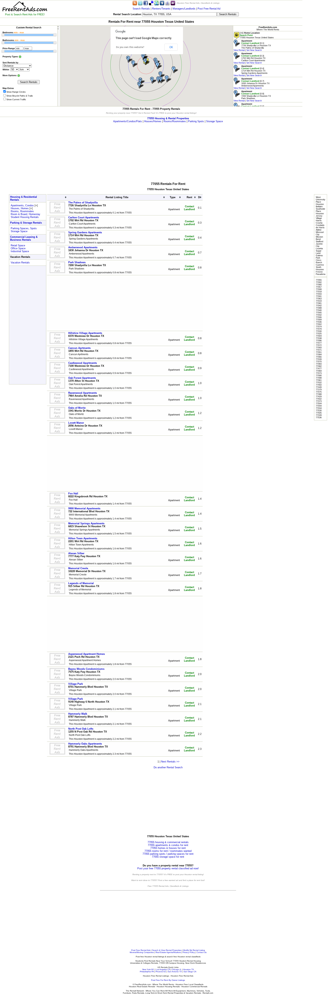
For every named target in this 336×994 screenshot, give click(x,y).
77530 (319, 410)
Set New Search (254, 50)
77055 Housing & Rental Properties (168, 118)
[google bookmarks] (167, 2)
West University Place (320, 199)
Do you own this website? (130, 47)
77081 (319, 303)
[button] (147, 61)
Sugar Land (318, 252)
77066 (319, 357)
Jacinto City (319, 245)
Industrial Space (20, 251)
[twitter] (140, 2)
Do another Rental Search (168, 767)
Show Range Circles (16, 92)
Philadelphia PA (147, 971)
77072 (319, 345)
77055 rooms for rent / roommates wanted (168, 850)
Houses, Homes (20, 208)
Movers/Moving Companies (142, 952)
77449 (319, 387)
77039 (319, 359)
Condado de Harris (320, 226)
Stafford (319, 241)
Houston (320, 204)
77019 (319, 301)
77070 (319, 361)
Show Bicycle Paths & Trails (19, 96)
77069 (319, 371)
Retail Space (18, 245)
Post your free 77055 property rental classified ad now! (168, 868)
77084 (319, 354)
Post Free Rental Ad (209, 8)
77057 (319, 287)
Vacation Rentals (20, 262)
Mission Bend (319, 238)
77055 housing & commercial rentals (168, 842)
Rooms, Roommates (22, 211)
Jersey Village (319, 217)
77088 (319, 308)
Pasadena (320, 274)
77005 (319, 312)
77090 (319, 375)
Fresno (319, 272)
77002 (319, 324)
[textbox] (179, 14)
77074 (319, 326)
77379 (319, 389)
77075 (319, 392)
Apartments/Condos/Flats (127, 121)
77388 (319, 394)
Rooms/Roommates (175, 121)
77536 (319, 417)
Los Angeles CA (163, 969)
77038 (319, 338)
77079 (319, 329)
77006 (319, 317)
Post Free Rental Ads (140, 950)
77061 (319, 380)
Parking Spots (196, 121)
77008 (319, 289)
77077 (319, 343)
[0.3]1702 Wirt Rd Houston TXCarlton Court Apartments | (249, 58)
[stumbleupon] (156, 2)
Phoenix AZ (161, 971)
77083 (319, 364)
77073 (319, 373)
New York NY (148, 969)
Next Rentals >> (170, 761)
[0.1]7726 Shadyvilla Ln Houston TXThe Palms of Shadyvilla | (252, 45)
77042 (319, 305)
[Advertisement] (319, 58)
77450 (319, 385)
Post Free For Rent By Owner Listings (168, 980)
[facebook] (145, 2)
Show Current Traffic (16, 99)
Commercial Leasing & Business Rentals (24, 238)
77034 (319, 408)
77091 (319, 296)
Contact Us (201, 952)
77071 (319, 350)
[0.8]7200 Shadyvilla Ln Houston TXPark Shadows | (252, 96)
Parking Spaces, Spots (24, 228)
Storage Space (214, 121)
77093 (319, 347)
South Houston (320, 268)
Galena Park (319, 256)
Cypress (320, 265)
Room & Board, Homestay (25, 214)
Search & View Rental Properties (166, 950)
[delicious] (151, 2)
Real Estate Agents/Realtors (168, 952)
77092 (319, 282)
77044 (319, 406)
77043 (319, 294)
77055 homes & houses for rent (168, 848)
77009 (319, 319)
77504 (319, 403)
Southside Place (320, 210)
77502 (319, 399)
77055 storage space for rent (168, 856)
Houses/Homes (152, 121)
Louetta (319, 248)
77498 (319, 378)
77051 (319, 352)
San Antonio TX (175, 971)
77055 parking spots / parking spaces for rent (168, 853)
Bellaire (319, 206)
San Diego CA (190, 971)
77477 (319, 368)
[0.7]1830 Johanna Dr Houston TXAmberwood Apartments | (252, 83)
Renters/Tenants (161, 8)
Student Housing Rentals (25, 217)
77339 (319, 415)
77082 (319, 366)
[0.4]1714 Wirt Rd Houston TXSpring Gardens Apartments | (251, 71)
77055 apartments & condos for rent (168, 845)
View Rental (239, 50)
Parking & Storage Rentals (26, 222)
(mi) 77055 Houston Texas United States (257, 35)
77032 (319, 382)
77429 (319, 396)
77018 (319, 291)
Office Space (18, 248)
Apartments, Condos (22, 205)
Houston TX (188, 969)
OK (171, 47)
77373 (319, 401)
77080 (319, 284)
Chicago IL (176, 969)
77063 (319, 298)
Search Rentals (141, 8)
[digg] (162, 2)
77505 (319, 413)
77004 (319, 336)
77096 (319, 340)
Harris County (319, 221)
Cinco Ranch (319, 261)
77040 (319, 310)
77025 (319, 333)
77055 (319, 280)
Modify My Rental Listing (194, 950)
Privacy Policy (189, 952)
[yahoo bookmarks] (173, 2)
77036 (319, 322)
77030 (319, 331)
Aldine (318, 230)
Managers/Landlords (184, 8)
